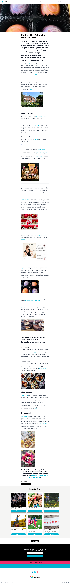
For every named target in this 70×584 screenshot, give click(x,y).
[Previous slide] (1, 18)
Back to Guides (35, 541)
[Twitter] (35, 572)
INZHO (36, 139)
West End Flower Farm (41, 116)
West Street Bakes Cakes (26, 299)
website (23, 239)
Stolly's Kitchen (24, 307)
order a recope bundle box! (31, 352)
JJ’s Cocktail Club (37, 125)
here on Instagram (43, 423)
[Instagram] (37, 572)
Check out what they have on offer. (33, 300)
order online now (39, 156)
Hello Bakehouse (25, 416)
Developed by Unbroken (65, 582)
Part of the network (35, 562)
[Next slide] (68, 18)
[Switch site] (7, 1)
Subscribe (35, 555)
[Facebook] (32, 572)
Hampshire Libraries (30, 63)
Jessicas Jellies (41, 149)
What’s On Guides (25, 484)
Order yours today (43, 368)
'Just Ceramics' (38, 187)
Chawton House (24, 395)
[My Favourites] (66, 2)
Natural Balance (42, 235)
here (36, 74)
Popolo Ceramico (25, 199)
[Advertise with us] (68, 2)
